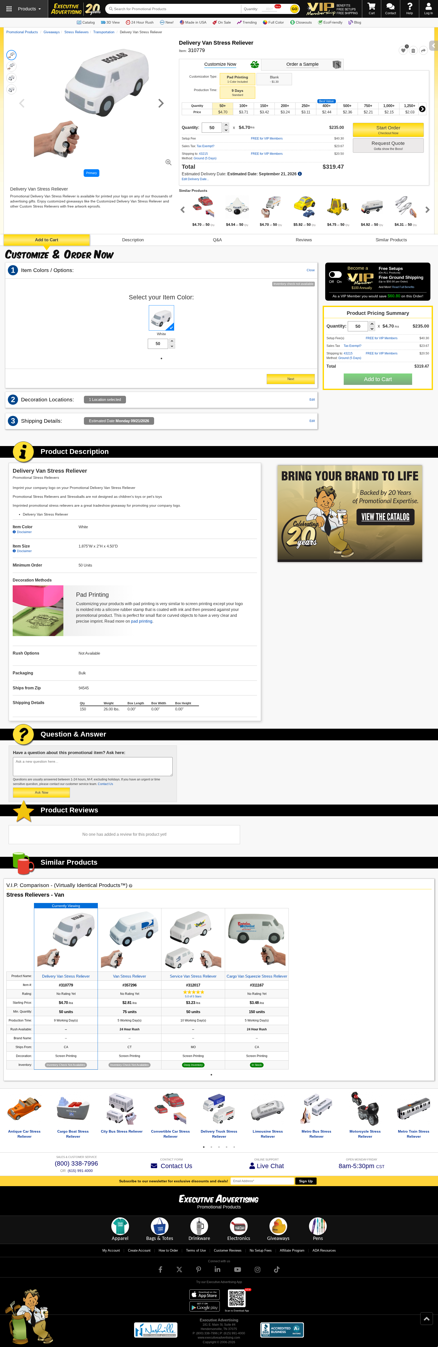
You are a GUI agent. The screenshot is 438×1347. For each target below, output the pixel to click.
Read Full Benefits (403, 286)
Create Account (139, 1250)
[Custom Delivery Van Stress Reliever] (66, 939)
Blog (357, 22)
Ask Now (41, 792)
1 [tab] (161, 358)
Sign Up (306, 1181)
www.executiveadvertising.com (219, 1337)
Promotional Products (22, 32)
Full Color (276, 22)
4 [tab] (226, 1147)
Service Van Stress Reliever (193, 976)
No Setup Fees (261, 1250)
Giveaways (52, 32)
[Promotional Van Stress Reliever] (129, 939)
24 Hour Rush (142, 22)
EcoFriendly (332, 22)
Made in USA (195, 22)
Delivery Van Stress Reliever (66, 976)
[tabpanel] (203, 211)
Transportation (103, 32)
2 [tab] (211, 1147)
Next (422, 109)
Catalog (88, 22)
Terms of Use (196, 1250)
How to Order (168, 1250)
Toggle (335, 274)
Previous (181, 209)
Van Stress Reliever (129, 976)
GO (294, 9)
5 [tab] (234, 1147)
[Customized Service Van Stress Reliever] (193, 939)
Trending (250, 22)
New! (170, 22)
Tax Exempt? (205, 146)
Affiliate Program (292, 1250)
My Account (111, 1250)
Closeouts (304, 22)
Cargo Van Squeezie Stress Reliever (257, 976)
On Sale (224, 22)
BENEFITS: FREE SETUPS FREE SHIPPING (347, 9)
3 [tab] (219, 1147)
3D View (113, 22)
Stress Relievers (76, 32)
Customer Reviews (228, 1250)
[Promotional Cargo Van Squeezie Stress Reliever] (256, 939)
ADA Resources (324, 1250)
